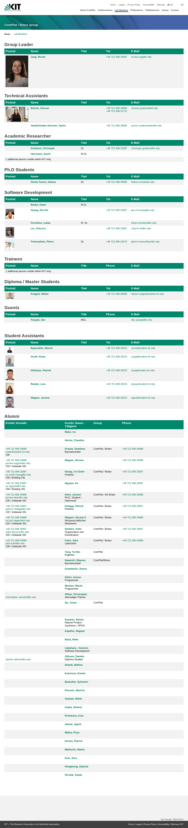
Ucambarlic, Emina (76, 568)
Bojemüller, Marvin (42, 348)
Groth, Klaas (38, 356)
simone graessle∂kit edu (144, 108)
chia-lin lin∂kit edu (141, 228)
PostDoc (74, 473)
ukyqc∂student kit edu (143, 384)
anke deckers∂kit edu (17, 532)
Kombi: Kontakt (16, 423)
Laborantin (71, 542)
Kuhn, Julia (71, 540)
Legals (122, 5)
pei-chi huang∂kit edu (142, 210)
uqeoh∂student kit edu (143, 397)
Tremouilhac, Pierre (42, 241)
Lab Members (121, 10)
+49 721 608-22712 (116, 111)
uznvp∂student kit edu (143, 348)
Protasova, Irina (74, 715)
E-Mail (135, 51)
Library (165, 10)
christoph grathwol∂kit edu (145, 148)
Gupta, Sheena (73, 707)
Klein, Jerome (73, 494)
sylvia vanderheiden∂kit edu (146, 125)
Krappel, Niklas (39, 294)
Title (84, 265)
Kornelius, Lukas (40, 223)
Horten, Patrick (73, 741)
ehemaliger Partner (76, 596)
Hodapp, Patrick (74, 506)
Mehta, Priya (72, 732)
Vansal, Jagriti (73, 724)
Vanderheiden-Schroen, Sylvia (48, 125)
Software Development (77, 649)
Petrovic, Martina (75, 690)
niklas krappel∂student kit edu (147, 294)
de (182, 5)
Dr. (82, 148)
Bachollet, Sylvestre (76, 681)
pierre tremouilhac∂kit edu (145, 241)
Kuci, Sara (71, 758)
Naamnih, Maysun (75, 560)
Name (34, 51)
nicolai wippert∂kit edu (18, 520)
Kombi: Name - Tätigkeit (75, 424)
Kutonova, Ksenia (75, 673)
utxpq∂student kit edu (143, 370)
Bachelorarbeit (75, 450)
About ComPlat (87, 10)
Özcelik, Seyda (73, 775)
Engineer (72, 553)
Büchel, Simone (40, 108)
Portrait (10, 51)
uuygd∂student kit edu (143, 356)
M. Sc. (84, 223)
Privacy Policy (133, 5)
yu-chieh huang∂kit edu (18, 474)
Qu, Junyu (71, 602)
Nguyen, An (71, 483)
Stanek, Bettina (74, 664)
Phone (110, 265)
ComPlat (98, 552)
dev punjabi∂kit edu (141, 319)
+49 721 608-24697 (116, 57)
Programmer (73, 579)
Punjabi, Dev (38, 319)
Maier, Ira (70, 432)
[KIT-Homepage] (12, 7)
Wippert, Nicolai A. (76, 517)
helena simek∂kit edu (142, 182)
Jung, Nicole (38, 57)
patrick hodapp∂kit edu (18, 509)
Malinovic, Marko (75, 749)
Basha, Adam (38, 204)
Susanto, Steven (74, 619)
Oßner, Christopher (76, 594)
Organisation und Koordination (74, 532)
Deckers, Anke (73, 529)
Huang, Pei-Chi (39, 210)
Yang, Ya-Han (72, 552)
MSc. (84, 319)
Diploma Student (74, 658)
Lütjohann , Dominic (76, 648)
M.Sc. (84, 154)
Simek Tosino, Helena (43, 182)
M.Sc (84, 204)
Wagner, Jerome (40, 397)
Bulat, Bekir (72, 639)
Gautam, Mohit (73, 698)
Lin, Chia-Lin (38, 228)
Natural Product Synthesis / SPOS (75, 622)
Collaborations (105, 10)
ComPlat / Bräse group (21, 25)
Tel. (108, 51)
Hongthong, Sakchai (76, 766)
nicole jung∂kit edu (141, 57)
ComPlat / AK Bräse (104, 494)
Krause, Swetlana (75, 448)
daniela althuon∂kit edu (18, 659)
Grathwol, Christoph (42, 148)
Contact (175, 10)
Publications (136, 10)
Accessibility (148, 5)
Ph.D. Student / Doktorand (73, 497)
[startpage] (183, 10)
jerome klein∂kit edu (16, 497)
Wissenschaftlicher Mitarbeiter (76, 520)
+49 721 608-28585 (116, 108)
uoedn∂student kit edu (18, 451)
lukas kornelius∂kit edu (143, 223)
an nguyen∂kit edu (15, 486)
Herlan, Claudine (74, 440)
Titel (84, 51)
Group (97, 423)
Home (113, 5)
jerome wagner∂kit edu (18, 463)
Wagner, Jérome (74, 460)
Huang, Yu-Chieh (74, 471)
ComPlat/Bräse (101, 560)
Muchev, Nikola (73, 585)
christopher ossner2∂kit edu (21, 597)
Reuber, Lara (38, 384)
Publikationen (152, 10)
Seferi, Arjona (73, 577)
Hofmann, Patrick (41, 370)
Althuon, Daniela (74, 656)
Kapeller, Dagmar (75, 631)
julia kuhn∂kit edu (15, 543)
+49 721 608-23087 (116, 148)
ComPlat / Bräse (102, 448)
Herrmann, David (40, 154)
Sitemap (161, 5)
